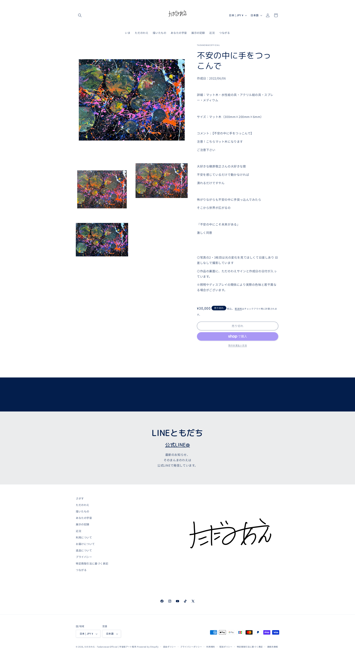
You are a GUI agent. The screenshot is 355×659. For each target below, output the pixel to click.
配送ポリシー (225, 646)
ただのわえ (82, 505)
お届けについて (85, 544)
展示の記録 (82, 524)
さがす (80, 498)
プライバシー (84, 557)
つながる (81, 570)
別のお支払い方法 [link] (237, 345)
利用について (84, 537)
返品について (84, 550)
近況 (78, 531)
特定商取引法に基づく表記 (92, 563)
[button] (80, 15)
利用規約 (210, 646)
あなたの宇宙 (84, 518)
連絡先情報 (272, 646)
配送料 (238, 308)
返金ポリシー (169, 646)
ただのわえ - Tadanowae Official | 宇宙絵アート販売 (110, 646)
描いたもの (82, 511)
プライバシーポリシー (191, 646)
